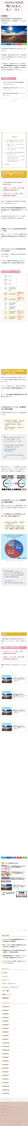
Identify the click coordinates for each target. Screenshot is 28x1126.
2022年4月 (6, 1028)
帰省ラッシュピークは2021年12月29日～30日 (15, 145)
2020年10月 (6, 1093)
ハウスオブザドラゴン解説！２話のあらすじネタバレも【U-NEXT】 (14, 962)
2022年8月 (6, 1014)
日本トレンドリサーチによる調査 (16, 560)
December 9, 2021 (18, 582)
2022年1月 (6, 1039)
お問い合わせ (6, 1112)
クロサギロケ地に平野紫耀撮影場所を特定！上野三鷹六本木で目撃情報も (14, 940)
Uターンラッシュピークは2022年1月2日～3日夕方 (15, 148)
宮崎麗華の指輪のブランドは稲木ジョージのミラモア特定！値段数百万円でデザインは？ (14, 956)
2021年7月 (6, 1061)
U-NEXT (5, 972)
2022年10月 (6, 1006)
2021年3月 (6, 1075)
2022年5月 (6, 1024)
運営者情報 (5, 1109)
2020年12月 (6, 1086)
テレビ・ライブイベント (9, 983)
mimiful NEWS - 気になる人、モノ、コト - (14, 6)
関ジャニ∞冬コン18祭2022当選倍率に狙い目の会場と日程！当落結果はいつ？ (14, 945)
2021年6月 (6, 1064)
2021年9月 (6, 1053)
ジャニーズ (6, 980)
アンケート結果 (19, 412)
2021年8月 (6, 1057)
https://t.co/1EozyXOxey (10, 449)
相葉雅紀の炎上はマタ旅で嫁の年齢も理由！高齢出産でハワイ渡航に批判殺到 (14, 951)
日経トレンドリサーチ (7, 505)
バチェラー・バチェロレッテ (10, 987)
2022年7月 (6, 1017)
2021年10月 (6, 1050)
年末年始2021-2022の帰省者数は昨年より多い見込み (15, 153)
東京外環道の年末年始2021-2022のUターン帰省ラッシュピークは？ (15, 141)
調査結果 (19, 505)
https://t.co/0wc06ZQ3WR (17, 574)
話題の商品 (6, 998)
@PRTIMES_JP (8, 450)
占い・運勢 (6, 990)
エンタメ (5, 976)
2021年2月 (6, 1079)
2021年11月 (6, 1046)
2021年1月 (6, 1082)
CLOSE (14, 137)
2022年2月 (6, 1035)
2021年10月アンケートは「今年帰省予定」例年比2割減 (15, 157)
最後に (8, 164)
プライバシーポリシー (11, 1122)
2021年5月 (6, 1068)
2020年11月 (6, 1089)
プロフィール (6, 1106)
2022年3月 (6, 1032)
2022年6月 (6, 1021)
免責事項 (19, 1122)
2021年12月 (6, 1042)
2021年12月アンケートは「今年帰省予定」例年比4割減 (15, 160)
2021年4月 (6, 1071)
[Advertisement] (14, 116)
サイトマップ (6, 1115)
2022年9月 (6, 1010)
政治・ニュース (7, 994)
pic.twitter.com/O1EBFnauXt (11, 576)
